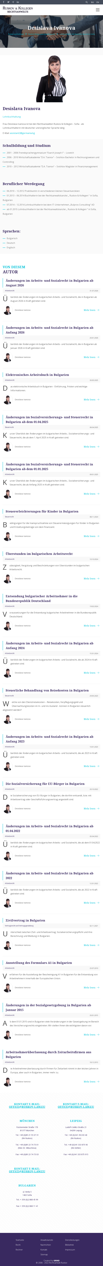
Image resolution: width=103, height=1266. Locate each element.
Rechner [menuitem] (19, 1249)
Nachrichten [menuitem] (46, 1245)
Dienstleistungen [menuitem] (72, 1240)
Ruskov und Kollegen (16, 34)
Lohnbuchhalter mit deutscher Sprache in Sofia (77, 34)
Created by (52, 1261)
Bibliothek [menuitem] (69, 1245)
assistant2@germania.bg (22, 133)
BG (92, 2)
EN (97, 2)
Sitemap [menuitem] (44, 1254)
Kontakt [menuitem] (44, 1249)
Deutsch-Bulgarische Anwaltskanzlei (41, 34)
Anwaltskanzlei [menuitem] (47, 1240)
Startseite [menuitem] (20, 1240)
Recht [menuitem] (18, 1245)
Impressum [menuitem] (70, 1249)
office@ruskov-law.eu (27, 1107)
